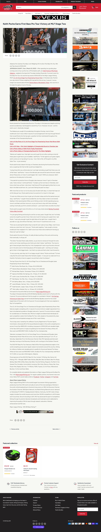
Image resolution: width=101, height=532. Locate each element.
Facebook (36, 377)
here (51, 487)
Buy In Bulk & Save (60, 500)
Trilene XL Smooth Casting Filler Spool (30, 469)
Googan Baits (8, 470)
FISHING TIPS (59, 1)
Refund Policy (36, 510)
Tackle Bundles (76, 13)
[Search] (74, 7)
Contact (35, 500)
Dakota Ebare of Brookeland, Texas (39, 82)
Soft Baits (37, 13)
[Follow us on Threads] (76, 232)
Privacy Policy (37, 505)
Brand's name (84, 204)
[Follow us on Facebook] (73, 232)
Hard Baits (28, 13)
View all (96, 443)
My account (82, 8)
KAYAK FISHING (42, 1)
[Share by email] (19, 55)
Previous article (15, 429)
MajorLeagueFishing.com (43, 291)
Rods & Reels (66, 13)
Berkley (25, 472)
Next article (56, 429)
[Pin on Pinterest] (13, 55)
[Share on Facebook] (10, 55)
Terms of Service (37, 507)
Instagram (48, 377)
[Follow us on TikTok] (84, 232)
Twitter (42, 377)
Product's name (84, 202)
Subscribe (85, 182)
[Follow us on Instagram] (79, 232)
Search (35, 502)
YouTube (55, 377)
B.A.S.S (8, 1)
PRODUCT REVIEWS (76, 1)
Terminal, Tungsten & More (51, 13)
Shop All (20, 13)
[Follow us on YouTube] (82, 232)
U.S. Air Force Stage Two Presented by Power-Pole (27, 78)
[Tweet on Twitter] (16, 55)
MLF (25, 1)
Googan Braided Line (9, 468)
